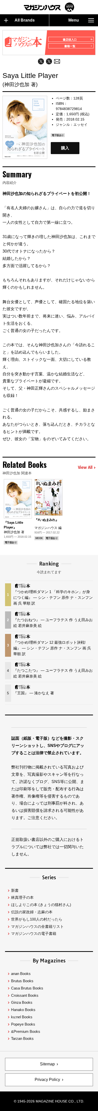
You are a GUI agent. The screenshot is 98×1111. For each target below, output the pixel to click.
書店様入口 (70, 39)
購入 (65, 148)
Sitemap (47, 1064)
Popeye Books (23, 1024)
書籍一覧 (69, 46)
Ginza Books (21, 1002)
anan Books (21, 973)
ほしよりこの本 (41, 905)
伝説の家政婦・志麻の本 (32, 912)
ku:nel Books (21, 1017)
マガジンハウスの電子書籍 (33, 933)
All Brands (25, 20)
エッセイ (80, 125)
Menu (73, 20)
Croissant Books (24, 995)
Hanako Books (23, 1010)
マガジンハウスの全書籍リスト (37, 926)
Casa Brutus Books (27, 988)
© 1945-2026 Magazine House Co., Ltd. (49, 1101)
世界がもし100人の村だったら (36, 919)
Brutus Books (22, 981)
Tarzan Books (22, 1038)
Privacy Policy (47, 1079)
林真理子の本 (22, 897)
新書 (15, 890)
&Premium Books (25, 1031)
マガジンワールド (49, 7)
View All (85, 467)
